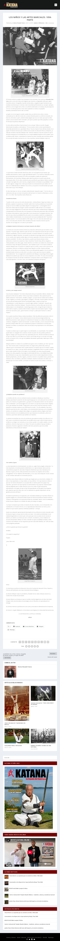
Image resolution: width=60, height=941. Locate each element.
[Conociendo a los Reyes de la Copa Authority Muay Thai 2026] (6, 883)
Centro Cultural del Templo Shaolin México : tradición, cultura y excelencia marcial (32, 895)
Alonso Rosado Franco (19, 23)
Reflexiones (41, 23)
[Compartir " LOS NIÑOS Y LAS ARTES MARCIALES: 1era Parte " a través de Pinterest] (32, 642)
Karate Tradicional (21, 937)
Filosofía (45, 937)
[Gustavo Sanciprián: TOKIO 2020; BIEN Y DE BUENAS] (43, 693)
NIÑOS (30, 617)
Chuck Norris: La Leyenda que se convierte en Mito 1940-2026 (25, 876)
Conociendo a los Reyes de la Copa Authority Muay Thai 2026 (26, 882)
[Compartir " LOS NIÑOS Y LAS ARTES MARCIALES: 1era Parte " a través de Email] (44, 642)
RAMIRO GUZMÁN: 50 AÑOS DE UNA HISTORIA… (41, 746)
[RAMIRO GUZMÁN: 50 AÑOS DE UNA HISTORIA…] (43, 736)
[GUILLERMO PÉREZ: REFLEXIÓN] (17, 736)
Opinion (36, 23)
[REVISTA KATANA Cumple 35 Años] (6, 889)
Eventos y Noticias (11, 937)
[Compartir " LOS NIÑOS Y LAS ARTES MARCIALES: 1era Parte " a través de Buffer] (38, 642)
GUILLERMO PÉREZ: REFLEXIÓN (13, 745)
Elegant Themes (25, 935)
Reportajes (51, 937)
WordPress (43, 935)
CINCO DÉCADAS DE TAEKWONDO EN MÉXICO (15, 723)
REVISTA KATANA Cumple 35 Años (18, 888)
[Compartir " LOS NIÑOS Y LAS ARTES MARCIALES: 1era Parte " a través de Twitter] (23, 642)
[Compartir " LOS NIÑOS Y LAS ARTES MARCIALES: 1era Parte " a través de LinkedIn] (35, 642)
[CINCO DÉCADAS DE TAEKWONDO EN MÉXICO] (17, 703)
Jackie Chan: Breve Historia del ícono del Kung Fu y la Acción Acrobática (28, 901)
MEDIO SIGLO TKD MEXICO (34, 937)
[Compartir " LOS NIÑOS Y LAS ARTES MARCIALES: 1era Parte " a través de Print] (48, 642)
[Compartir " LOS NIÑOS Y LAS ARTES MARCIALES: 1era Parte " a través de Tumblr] (29, 642)
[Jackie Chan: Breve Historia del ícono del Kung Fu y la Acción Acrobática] (6, 902)
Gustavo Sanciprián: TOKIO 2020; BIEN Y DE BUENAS (42, 703)
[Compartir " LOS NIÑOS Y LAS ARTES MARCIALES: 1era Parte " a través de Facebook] (19, 642)
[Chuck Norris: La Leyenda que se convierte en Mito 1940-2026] (6, 877)
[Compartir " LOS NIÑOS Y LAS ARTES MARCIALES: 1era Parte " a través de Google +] (26, 642)
